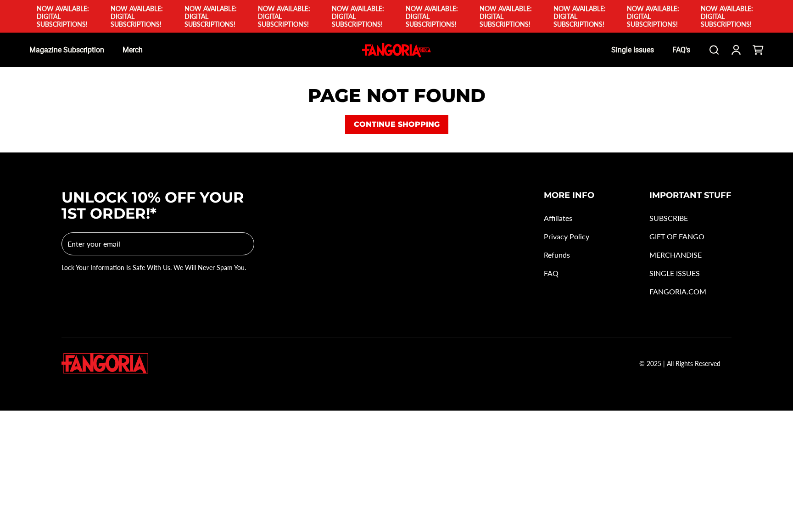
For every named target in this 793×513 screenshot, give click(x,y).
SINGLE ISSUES (674, 273)
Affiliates (558, 218)
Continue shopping (397, 124)
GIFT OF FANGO (676, 236)
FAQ (551, 273)
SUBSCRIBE (668, 218)
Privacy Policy (566, 236)
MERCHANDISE (675, 254)
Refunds (557, 254)
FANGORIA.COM (677, 291)
